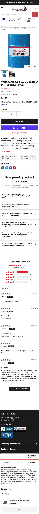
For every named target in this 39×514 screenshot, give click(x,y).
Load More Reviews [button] (19, 389)
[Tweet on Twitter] (6, 167)
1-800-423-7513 (6, 424)
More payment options (19, 133)
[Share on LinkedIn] (10, 167)
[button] (10, 272)
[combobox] (16, 14)
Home (3, 26)
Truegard (6, 88)
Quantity (4, 109)
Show (5, 151)
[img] (5, 294)
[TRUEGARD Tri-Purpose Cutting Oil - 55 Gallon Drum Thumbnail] (4, 74)
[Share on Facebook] (2, 167)
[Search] (35, 14)
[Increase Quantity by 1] (19, 114)
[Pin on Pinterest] (14, 167)
